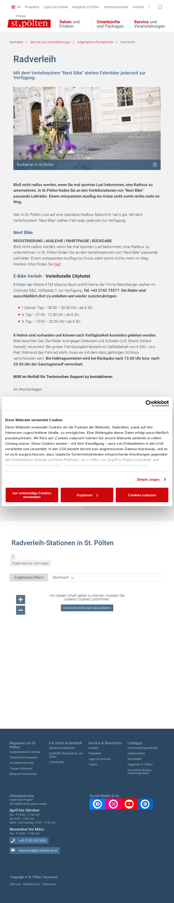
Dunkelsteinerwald (21, 762)
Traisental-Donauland (23, 757)
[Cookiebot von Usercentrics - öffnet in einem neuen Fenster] (149, 403)
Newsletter (135, 759)
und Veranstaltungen (149, 24)
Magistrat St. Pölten (140, 764)
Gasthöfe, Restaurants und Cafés (66, 755)
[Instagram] (113, 804)
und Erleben (69, 24)
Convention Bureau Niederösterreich (140, 771)
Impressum (49, 884)
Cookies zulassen (142, 495)
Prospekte (94, 753)
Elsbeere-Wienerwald (23, 774)
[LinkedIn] (145, 804)
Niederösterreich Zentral (25, 752)
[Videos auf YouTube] (129, 804)
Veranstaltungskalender (143, 748)
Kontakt (93, 748)
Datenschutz (31, 884)
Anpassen (84, 495)
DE (18, 6)
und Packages (110, 24)
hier (57, 264)
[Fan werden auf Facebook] (97, 804)
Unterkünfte (56, 762)
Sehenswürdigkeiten (62, 748)
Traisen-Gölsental (21, 768)
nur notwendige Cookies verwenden (31, 495)
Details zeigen (148, 479)
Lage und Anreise (99, 759)
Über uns (15, 884)
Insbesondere (136, 753)
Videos (92, 764)
